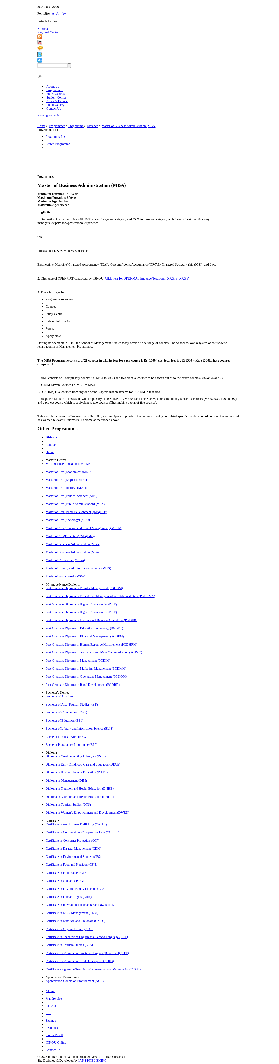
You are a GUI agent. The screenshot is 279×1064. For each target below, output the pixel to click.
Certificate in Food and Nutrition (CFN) (71, 864)
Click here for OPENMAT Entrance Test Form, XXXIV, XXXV (147, 278)
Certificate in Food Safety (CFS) (66, 872)
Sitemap (51, 1020)
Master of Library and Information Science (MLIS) (78, 568)
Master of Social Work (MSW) (65, 576)
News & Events (57, 101)
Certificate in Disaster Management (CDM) (73, 848)
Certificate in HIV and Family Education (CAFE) (77, 888)
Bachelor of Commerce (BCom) (66, 712)
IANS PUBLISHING (92, 1060)
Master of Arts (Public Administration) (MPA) (75, 504)
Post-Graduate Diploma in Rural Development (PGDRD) (83, 684)
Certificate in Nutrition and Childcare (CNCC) (75, 921)
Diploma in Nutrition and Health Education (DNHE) (80, 788)
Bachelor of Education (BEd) (64, 720)
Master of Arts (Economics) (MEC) (68, 472)
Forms (50, 328)
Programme (76, 126)
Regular (51, 444)
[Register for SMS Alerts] (40, 50)
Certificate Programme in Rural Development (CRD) (80, 961)
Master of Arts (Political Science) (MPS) (71, 496)
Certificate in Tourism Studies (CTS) (69, 945)
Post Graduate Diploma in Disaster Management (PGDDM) (84, 588)
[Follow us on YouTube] (39, 43)
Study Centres (55, 93)
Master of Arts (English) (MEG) (66, 480)
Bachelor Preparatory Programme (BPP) (71, 744)
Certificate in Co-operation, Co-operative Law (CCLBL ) (82, 832)
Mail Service (54, 998)
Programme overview (59, 299)
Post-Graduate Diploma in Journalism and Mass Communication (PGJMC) (94, 652)
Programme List (56, 136)
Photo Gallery (55, 105)
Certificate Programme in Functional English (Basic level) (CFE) (87, 953)
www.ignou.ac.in (48, 115)
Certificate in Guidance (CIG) (65, 880)
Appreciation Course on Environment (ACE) (75, 981)
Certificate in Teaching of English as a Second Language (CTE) (87, 937)
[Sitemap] (39, 61)
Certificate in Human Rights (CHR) (69, 897)
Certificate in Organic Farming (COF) (70, 929)
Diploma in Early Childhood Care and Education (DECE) (83, 764)
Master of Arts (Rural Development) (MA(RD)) (76, 512)
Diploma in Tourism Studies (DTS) (68, 804)
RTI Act (51, 1005)
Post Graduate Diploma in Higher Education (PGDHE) (81, 604)
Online (50, 452)
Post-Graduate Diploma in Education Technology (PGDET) (84, 628)
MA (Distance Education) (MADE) (68, 463)
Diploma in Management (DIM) (66, 780)
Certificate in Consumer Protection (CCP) (72, 840)
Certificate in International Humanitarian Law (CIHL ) (80, 904)
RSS (48, 1013)
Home (41, 126)
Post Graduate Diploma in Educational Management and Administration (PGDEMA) (100, 596)
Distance (92, 126)
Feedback (52, 1028)
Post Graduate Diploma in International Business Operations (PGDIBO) (92, 620)
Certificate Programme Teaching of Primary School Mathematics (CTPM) (93, 969)
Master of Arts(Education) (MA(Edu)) (70, 536)
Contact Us (54, 108)
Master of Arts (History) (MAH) (66, 487)
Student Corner (56, 97)
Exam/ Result (54, 1035)
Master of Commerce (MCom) (65, 560)
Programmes (54, 90)
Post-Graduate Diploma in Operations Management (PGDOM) (86, 676)
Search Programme (58, 144)
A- (58, 13)
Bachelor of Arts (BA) (60, 696)
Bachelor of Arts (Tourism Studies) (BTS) (72, 704)
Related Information (58, 321)
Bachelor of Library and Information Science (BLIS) (79, 728)
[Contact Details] (39, 56)
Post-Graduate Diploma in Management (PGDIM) (78, 660)
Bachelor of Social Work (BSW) (66, 736)
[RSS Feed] (39, 38)
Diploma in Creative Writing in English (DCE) (76, 756)
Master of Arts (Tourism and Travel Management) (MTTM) (84, 528)
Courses (51, 306)
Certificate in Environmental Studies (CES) (73, 856)
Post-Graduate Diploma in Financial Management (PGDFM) (85, 636)
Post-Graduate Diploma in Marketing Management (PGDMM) (86, 668)
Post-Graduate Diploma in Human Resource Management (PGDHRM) (91, 644)
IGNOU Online (56, 1042)
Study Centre (54, 314)
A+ (64, 13)
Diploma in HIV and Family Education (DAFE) (77, 772)
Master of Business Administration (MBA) (129, 126)
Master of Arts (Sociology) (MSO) (68, 520)
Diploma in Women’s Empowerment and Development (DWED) (87, 812)
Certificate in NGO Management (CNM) (72, 913)
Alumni (50, 991)
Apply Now (53, 336)
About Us (53, 86)
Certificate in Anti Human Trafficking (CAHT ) (76, 824)
